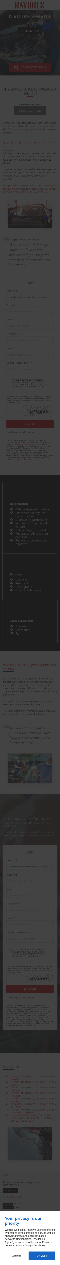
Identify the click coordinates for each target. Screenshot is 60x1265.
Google (29, 1245)
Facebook (39, 1245)
